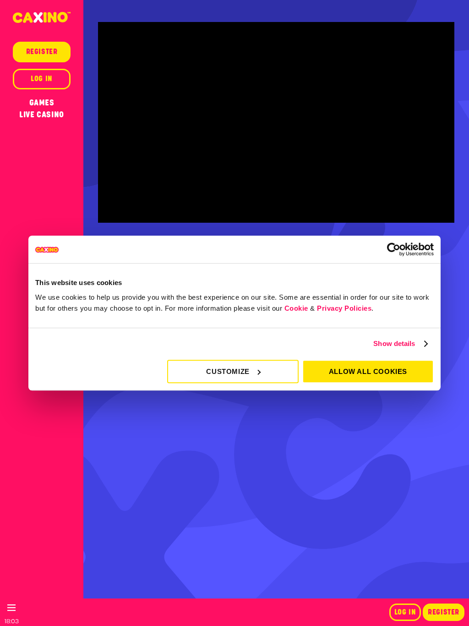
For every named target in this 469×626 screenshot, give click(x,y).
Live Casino (41, 115)
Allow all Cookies (368, 371)
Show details (394, 343)
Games (42, 103)
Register (443, 612)
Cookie (296, 308)
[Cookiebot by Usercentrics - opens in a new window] (394, 249)
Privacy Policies (344, 308)
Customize (227, 371)
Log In (405, 612)
